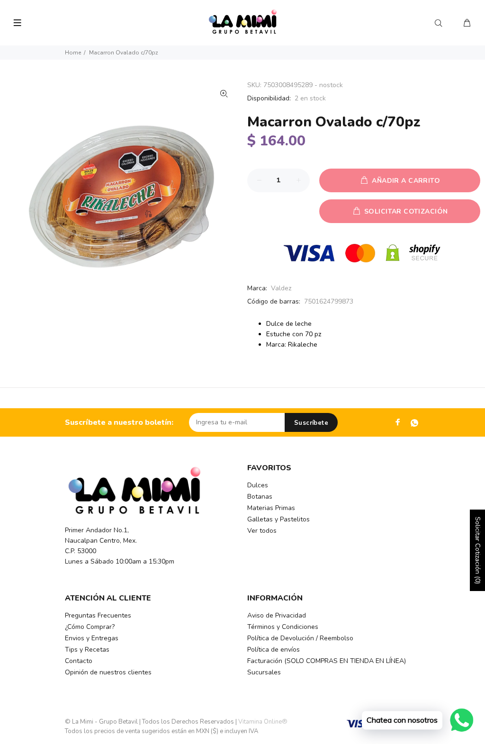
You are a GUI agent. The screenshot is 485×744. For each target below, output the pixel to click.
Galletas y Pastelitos (278, 519)
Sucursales (264, 672)
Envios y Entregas (91, 638)
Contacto (78, 660)
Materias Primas (271, 507)
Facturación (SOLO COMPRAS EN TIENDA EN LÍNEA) (326, 660)
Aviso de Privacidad (276, 615)
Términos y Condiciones (282, 626)
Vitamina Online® (262, 721)
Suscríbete (311, 423)
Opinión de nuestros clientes (108, 672)
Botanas (259, 496)
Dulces (257, 485)
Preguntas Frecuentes (98, 615)
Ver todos (262, 530)
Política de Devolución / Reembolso (300, 638)
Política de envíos (273, 649)
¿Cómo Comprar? (90, 626)
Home (73, 52)
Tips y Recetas (87, 649)
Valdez (281, 288)
